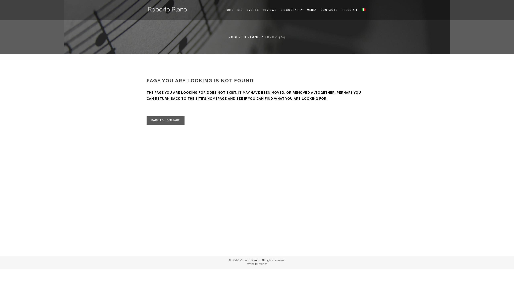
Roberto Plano (244, 37)
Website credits (257, 264)
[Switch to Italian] (363, 10)
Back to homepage (165, 120)
